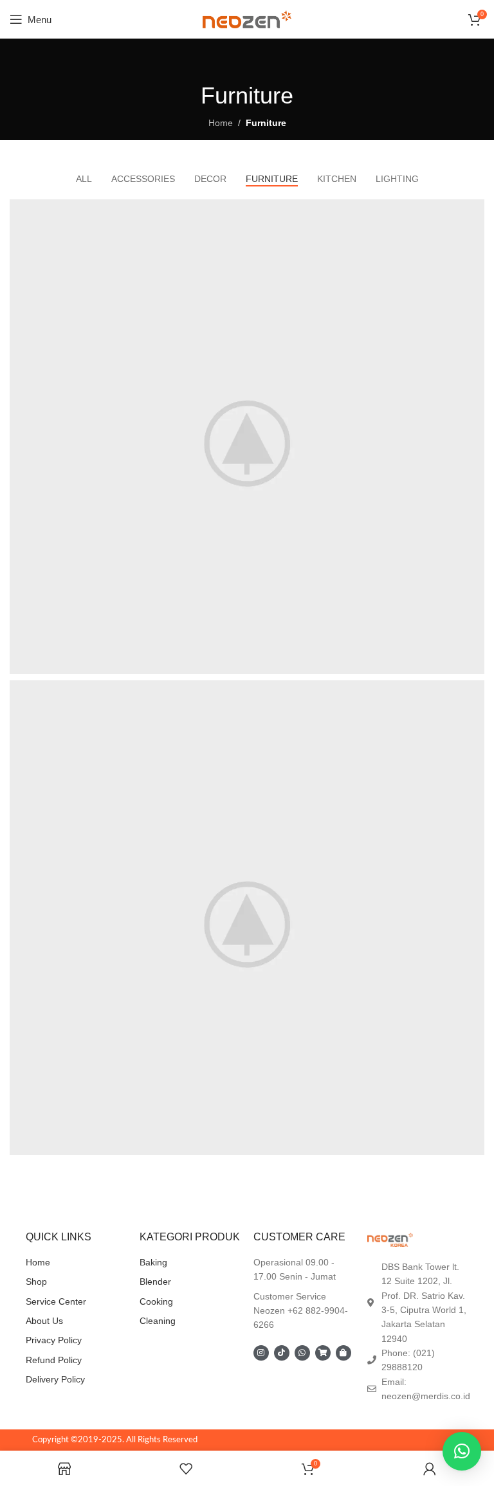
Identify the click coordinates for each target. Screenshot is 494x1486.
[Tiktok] (281, 1353)
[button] (462, 1451)
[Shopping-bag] (343, 1353)
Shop (36, 1281)
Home (220, 123)
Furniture (266, 123)
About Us (44, 1321)
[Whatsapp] (302, 1353)
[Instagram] (261, 1353)
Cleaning (158, 1321)
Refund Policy (54, 1360)
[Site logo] (247, 19)
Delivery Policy (55, 1379)
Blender (155, 1281)
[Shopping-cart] (323, 1353)
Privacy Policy (54, 1340)
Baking (153, 1262)
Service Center (56, 1301)
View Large (473, 210)
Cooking (156, 1301)
